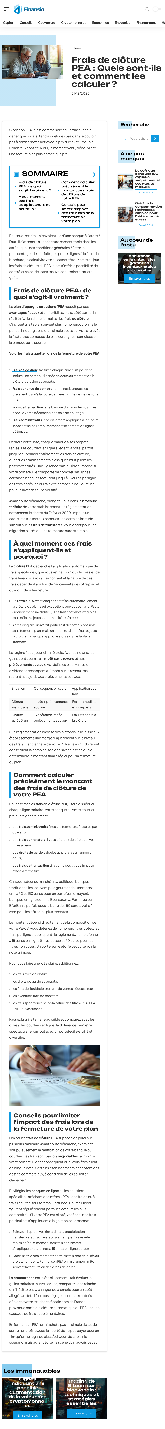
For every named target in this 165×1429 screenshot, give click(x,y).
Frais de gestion (24, 370)
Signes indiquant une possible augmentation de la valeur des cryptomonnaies (28, 1392)
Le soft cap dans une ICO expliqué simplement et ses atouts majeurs (147, 178)
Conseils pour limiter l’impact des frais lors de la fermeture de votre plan (77, 213)
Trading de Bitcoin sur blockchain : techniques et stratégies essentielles (81, 1392)
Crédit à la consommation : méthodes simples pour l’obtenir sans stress (148, 211)
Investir (79, 48)
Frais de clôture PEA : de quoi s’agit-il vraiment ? (35, 186)
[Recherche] (147, 9)
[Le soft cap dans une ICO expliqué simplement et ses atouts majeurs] (125, 182)
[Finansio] (29, 9)
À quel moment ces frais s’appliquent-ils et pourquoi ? (34, 203)
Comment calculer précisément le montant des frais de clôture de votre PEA (78, 190)
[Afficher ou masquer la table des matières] (82, 174)
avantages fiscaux (24, 312)
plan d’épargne (26, 306)
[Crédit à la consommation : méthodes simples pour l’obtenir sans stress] (125, 214)
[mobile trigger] (7, 9)
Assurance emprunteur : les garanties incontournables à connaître (139, 263)
